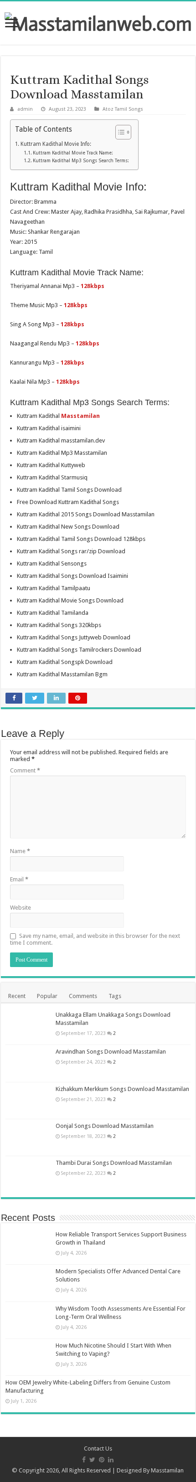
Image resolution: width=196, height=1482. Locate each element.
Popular (47, 996)
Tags (114, 996)
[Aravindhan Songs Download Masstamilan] (28, 1063)
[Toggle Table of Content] (118, 132)
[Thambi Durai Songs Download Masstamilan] (28, 1174)
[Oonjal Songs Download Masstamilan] (28, 1137)
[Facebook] (84, 1459)
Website (20, 907)
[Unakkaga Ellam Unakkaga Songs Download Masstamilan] (28, 1026)
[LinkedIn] (110, 1459)
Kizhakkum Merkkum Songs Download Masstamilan (122, 1089)
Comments (83, 996)
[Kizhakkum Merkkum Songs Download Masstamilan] (28, 1100)
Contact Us (98, 1448)
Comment (25, 770)
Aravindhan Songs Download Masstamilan (111, 1051)
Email (19, 879)
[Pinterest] (101, 1459)
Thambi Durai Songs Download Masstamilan (114, 1162)
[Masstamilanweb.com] (98, 22)
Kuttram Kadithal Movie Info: (56, 144)
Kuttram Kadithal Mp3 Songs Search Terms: (81, 161)
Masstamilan (167, 1470)
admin (25, 109)
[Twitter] (92, 1459)
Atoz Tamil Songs (123, 109)
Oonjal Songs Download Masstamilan (105, 1125)
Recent (17, 996)
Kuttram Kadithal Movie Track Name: (73, 153)
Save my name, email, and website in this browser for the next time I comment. (95, 939)
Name (20, 851)
